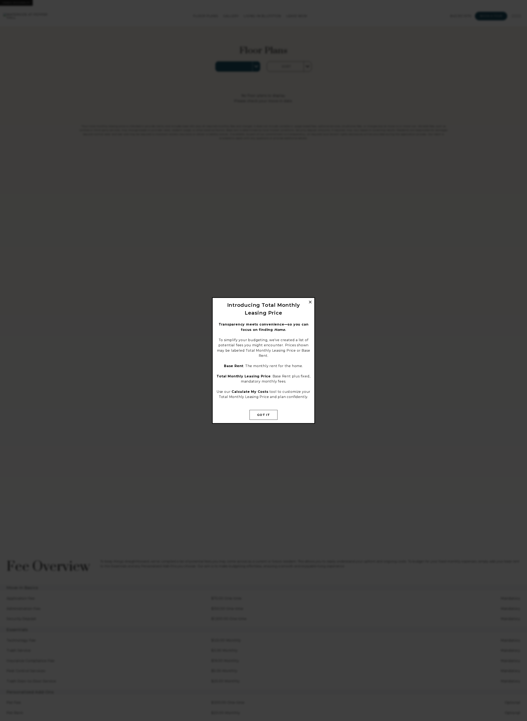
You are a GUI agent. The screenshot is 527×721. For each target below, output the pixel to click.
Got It (263, 415)
